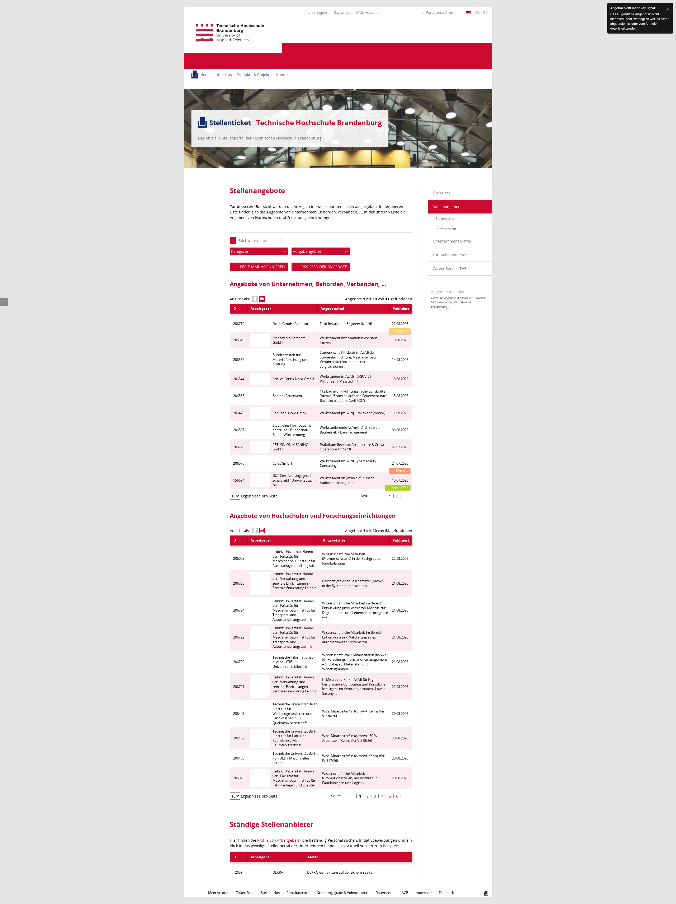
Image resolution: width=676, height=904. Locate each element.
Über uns (223, 74)
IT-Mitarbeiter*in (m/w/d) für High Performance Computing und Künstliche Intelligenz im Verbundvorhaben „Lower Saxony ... (353, 686)
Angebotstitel (332, 308)
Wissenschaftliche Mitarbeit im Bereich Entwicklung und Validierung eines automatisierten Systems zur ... (352, 637)
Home (205, 74)
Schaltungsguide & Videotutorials (343, 893)
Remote (402, 470)
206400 (238, 758)
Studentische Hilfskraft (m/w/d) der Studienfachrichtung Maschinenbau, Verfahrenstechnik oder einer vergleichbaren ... (348, 359)
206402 (238, 738)
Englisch (402, 331)
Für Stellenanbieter (450, 254)
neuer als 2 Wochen (471, 298)
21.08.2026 (400, 323)
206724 (238, 610)
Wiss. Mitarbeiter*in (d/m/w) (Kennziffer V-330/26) (353, 713)
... (449, 307)
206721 (238, 686)
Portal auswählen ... (441, 12)
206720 (238, 662)
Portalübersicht (299, 893)
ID (234, 308)
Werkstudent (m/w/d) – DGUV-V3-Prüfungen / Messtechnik (346, 379)
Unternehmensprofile (452, 241)
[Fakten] (255, 299)
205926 (238, 778)
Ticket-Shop (245, 893)
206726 (238, 583)
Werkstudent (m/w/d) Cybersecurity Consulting (348, 463)
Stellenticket (270, 893)
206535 (238, 396)
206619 (238, 340)
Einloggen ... (321, 12)
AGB (405, 893)
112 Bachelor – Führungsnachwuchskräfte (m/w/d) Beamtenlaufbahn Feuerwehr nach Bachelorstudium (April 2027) (354, 396)
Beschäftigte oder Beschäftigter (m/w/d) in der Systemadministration (353, 583)
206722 (238, 637)
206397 (238, 430)
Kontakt (283, 74)
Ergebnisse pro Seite (259, 495)
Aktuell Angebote (443, 298)
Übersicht (441, 192)
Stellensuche (445, 218)
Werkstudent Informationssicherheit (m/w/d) (348, 340)
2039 (238, 872)
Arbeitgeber (261, 308)
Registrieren (343, 12)
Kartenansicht (446, 229)
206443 (238, 713)
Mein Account (367, 12)
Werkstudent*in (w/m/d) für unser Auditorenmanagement (347, 480)
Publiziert (401, 308)
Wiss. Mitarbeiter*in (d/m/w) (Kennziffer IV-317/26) (353, 758)
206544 (238, 379)
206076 (238, 463)
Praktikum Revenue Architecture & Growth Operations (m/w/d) (353, 447)
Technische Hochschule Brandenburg (319, 122)
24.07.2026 (400, 463)
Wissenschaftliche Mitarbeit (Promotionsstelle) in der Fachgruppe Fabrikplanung (351, 559)
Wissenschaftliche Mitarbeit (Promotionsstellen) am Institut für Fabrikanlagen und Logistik (349, 778)
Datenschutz (385, 893)
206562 (238, 359)
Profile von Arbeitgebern (279, 840)
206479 (238, 413)
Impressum (424, 893)
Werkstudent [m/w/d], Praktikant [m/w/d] (352, 413)
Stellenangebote (447, 206)
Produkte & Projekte (254, 74)
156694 (238, 480)
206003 (238, 558)
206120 (238, 447)
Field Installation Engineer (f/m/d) (346, 323)
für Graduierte (441, 302)
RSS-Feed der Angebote (324, 266)
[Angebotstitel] (262, 299)
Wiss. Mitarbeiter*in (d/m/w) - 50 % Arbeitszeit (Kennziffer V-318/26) (349, 738)
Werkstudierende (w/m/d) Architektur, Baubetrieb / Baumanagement (350, 430)
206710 (238, 323)
